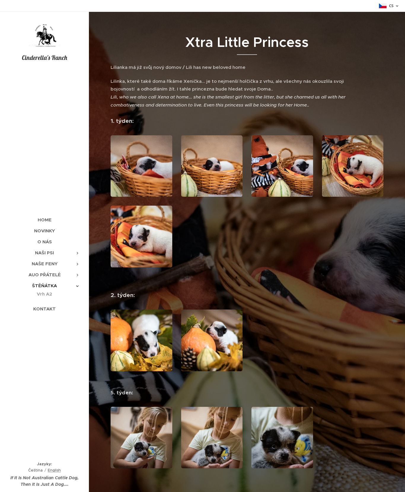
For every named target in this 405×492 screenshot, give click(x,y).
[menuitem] (44, 219)
